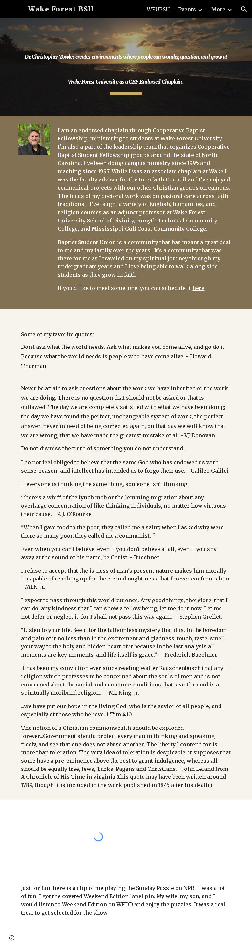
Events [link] (187, 9)
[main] (125, 67)
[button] (244, 9)
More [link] (218, 9)
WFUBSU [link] (158, 9)
